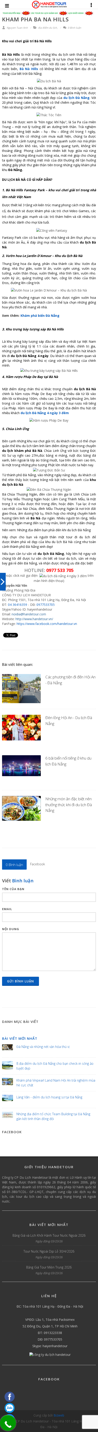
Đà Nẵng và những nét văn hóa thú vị (43, 1046)
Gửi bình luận (20, 981)
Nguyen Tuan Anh (17, 27)
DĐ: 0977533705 (50, 1339)
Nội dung (10, 929)
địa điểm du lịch (47, 27)
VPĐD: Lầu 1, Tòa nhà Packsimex (50, 1319)
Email (7, 909)
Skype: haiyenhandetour (49, 1346)
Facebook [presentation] (37, 864)
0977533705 (45, 604)
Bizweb (59, 1415)
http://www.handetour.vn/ (34, 619)
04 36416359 (17, 604)
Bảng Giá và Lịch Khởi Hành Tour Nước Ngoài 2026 (49, 1235)
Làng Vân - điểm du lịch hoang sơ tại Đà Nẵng (49, 1097)
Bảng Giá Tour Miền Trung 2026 (49, 1267)
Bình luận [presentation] (14, 864)
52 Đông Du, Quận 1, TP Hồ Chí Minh (50, 1326)
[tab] (14, 864)
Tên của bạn (13, 889)
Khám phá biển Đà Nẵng (40, 315)
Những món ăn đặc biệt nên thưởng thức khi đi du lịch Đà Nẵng (68, 804)
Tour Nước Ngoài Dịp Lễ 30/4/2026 (48, 1251)
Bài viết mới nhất (19, 1038)
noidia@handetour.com (29, 614)
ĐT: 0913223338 (50, 1333)
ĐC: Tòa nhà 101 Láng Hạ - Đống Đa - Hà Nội (50, 1306)
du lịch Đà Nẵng (76, 98)
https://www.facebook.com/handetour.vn (47, 624)
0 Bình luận (74, 27)
